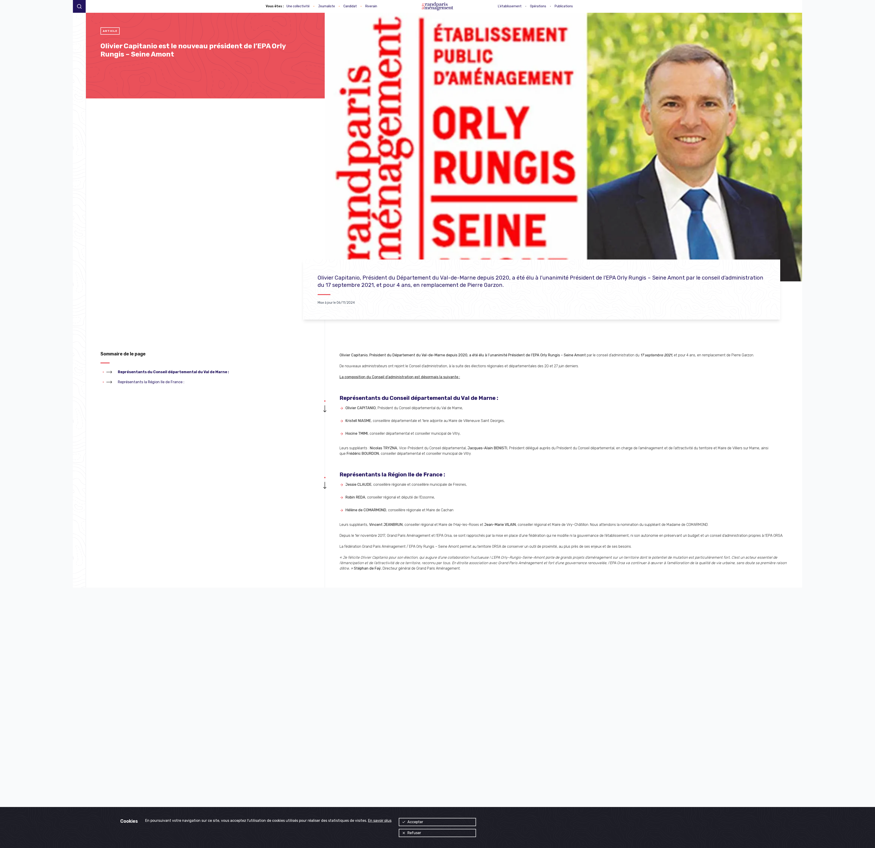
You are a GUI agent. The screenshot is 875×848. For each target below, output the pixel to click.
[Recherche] (79, 6)
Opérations (538, 6)
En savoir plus (379, 820)
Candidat (350, 6)
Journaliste (326, 6)
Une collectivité (298, 6)
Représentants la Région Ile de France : (151, 382)
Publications (564, 6)
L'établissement (510, 6)
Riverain (371, 6)
